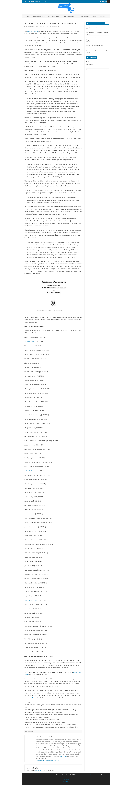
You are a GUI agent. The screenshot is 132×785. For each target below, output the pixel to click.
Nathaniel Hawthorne (31, 471)
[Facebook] (102, 1)
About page (63, 756)
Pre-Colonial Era (90, 67)
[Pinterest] (106, 1)
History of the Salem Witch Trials (94, 45)
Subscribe (102, 16)
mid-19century (32, 31)
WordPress (104, 777)
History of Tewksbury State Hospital (95, 27)
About (94, 16)
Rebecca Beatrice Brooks (32, 26)
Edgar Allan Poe (29, 698)
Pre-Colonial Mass (39, 16)
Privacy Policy (65, 779)
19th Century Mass (83, 16)
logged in (38, 770)
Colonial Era (89, 61)
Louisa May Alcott (30, 341)
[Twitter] (101, 1)
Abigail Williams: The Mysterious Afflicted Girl (97, 32)
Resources (65, 781)
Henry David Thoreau (31, 600)
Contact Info (66, 777)
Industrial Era (29, 731)
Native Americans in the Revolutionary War (97, 51)
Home (28, 16)
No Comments (55, 26)
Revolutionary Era (90, 70)
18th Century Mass (68, 16)
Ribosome (92, 775)
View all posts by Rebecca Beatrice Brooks (47, 760)
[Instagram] (104, 1)
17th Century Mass (53, 16)
